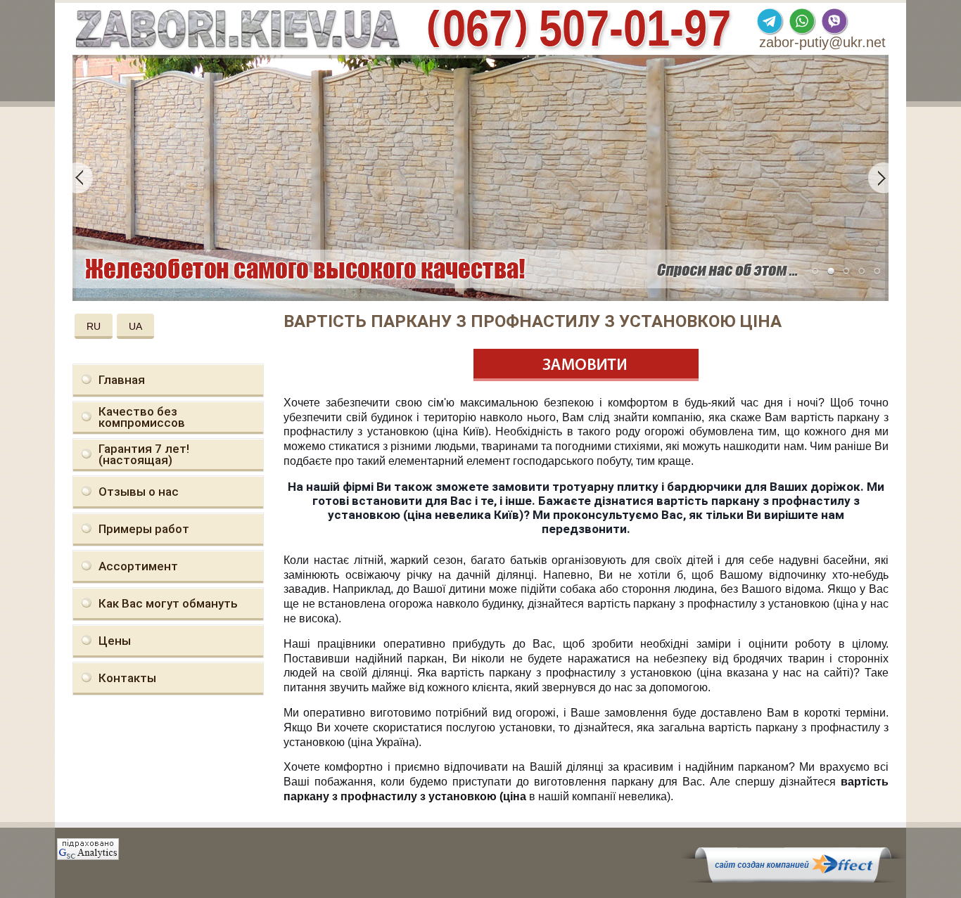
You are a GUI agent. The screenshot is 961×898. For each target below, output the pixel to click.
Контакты (127, 678)
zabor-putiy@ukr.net (822, 42)
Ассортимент (138, 566)
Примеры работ (143, 529)
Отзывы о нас (138, 492)
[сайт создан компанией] (793, 879)
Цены (114, 641)
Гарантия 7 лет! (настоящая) (143, 454)
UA (135, 326)
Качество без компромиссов (141, 417)
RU (94, 326)
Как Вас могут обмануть (168, 603)
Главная (121, 380)
